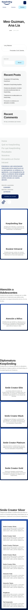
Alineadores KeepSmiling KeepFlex (13, 84)
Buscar (6, 58)
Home (4, 141)
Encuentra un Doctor (11, 159)
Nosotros (6, 155)
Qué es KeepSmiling (11, 144)
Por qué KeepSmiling (11, 148)
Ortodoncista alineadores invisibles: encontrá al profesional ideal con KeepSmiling (13, 90)
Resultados (7, 152)
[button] (24, 3)
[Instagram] (9, 202)
